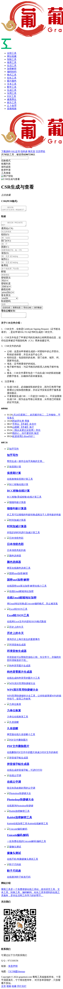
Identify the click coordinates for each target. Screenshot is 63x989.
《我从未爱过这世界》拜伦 (26, 430)
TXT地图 (13, 971)
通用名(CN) (7, 228)
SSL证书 (15, 151)
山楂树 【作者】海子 (23, 427)
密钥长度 (6, 283)
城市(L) (5, 259)
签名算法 (6, 295)
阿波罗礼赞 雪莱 (20, 421)
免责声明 (13, 966)
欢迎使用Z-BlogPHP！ (23, 436)
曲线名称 (6, 289)
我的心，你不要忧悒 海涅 (25, 433)
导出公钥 (27, 307)
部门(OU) (6, 240)
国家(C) (5, 247)
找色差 (24, 151)
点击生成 (6, 307)
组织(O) (5, 234)
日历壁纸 (40, 151)
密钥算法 (6, 277)
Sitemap (21, 971)
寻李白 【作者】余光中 (24, 424)
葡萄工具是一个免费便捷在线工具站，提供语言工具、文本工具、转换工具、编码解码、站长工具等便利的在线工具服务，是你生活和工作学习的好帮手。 (30, 892)
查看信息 (17, 307)
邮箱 (3, 271)
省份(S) (5, 253)
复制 (13, 311)
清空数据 (38, 307)
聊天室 (31, 151)
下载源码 (6, 151)
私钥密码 (6, 301)
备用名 (4, 265)
